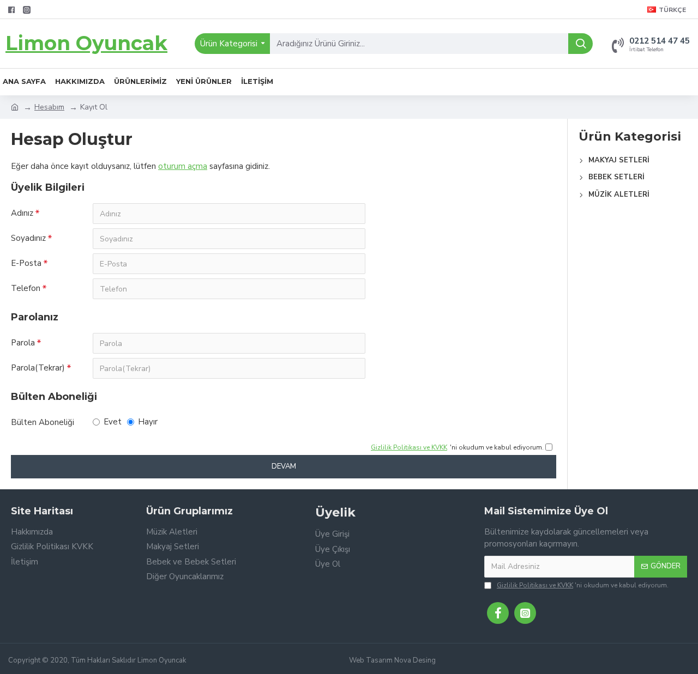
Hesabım (49, 107)
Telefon (25, 288)
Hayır (148, 421)
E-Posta (26, 263)
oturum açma (182, 166)
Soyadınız (28, 238)
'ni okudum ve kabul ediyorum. (583, 585)
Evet (113, 421)
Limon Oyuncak (86, 43)
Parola (23, 342)
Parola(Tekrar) (38, 367)
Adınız (22, 213)
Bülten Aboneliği (42, 422)
